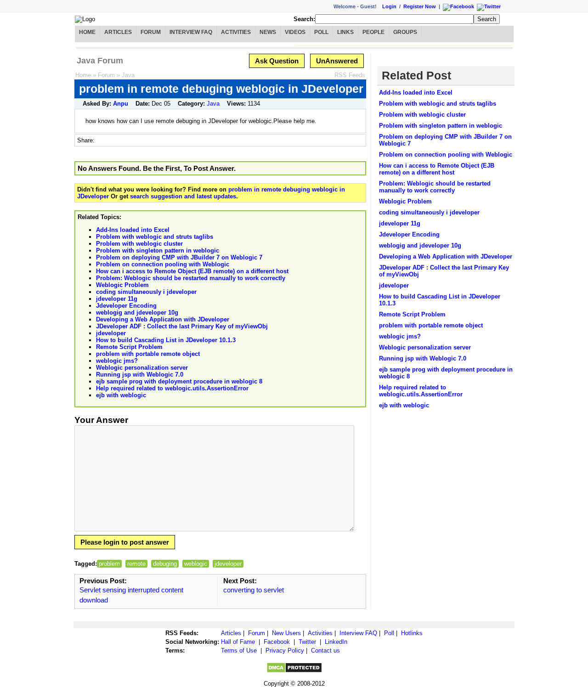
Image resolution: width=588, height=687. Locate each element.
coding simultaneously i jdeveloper (146, 291)
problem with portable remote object (148, 353)
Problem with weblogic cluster (139, 243)
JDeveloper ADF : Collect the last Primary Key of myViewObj (182, 326)
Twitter (307, 641)
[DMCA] (294, 671)
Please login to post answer (124, 542)
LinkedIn (336, 641)
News (268, 32)
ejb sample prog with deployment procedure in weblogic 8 (179, 381)
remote (136, 563)
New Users (286, 633)
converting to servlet (253, 590)
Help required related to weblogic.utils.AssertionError (172, 388)
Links (345, 32)
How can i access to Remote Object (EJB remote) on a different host (192, 271)
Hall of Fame (238, 641)
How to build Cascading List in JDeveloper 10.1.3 (166, 340)
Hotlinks (412, 633)
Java (128, 75)
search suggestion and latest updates (183, 196)
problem (109, 563)
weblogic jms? (117, 360)
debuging (165, 563)
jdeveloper (111, 333)
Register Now (419, 6)
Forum (151, 32)
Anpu (120, 103)
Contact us (325, 650)
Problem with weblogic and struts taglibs (154, 236)
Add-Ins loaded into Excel (133, 229)
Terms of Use (239, 650)
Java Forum (100, 60)
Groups (405, 32)
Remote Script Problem (129, 347)
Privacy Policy (285, 650)
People (373, 32)
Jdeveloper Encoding (126, 305)
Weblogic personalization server (142, 367)
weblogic (195, 563)
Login (389, 6)
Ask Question (277, 61)
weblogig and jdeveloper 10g (137, 312)
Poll (321, 32)
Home (87, 32)
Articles (118, 32)
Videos (295, 32)
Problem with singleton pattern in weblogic (157, 250)
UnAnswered (337, 61)
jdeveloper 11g (116, 298)
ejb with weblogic (121, 395)
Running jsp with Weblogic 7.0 (139, 374)
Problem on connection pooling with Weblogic (162, 264)
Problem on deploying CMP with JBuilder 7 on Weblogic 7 (179, 257)
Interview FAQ (191, 32)
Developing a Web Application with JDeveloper (162, 319)
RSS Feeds (349, 75)
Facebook (277, 641)
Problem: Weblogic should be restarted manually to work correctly (190, 278)
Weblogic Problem (122, 285)
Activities (236, 32)
